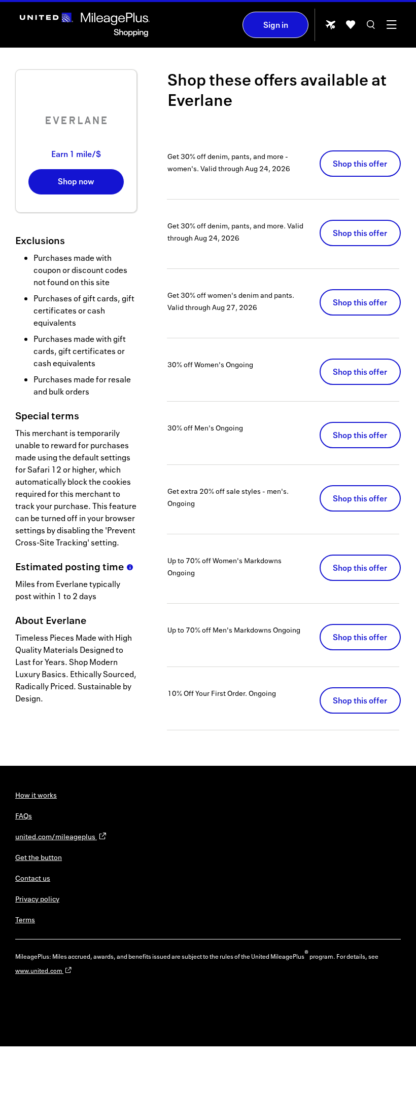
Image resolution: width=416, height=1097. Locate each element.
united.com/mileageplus (56, 836)
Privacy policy (37, 899)
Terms (25, 919)
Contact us (32, 878)
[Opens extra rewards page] (330, 27)
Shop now (76, 181)
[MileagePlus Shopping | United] (85, 25)
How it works (36, 795)
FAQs (23, 815)
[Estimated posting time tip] (130, 567)
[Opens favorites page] (350, 28)
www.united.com (39, 970)
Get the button (38, 857)
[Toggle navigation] (391, 28)
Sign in (275, 24)
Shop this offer (360, 163)
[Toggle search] (371, 28)
